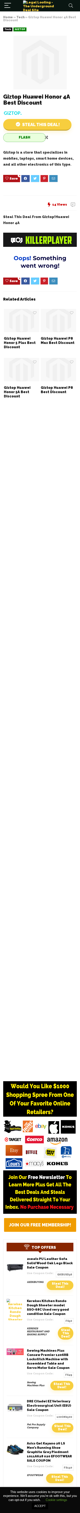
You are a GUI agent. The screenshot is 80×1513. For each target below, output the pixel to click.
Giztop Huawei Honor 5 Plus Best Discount (20, 342)
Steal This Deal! (60, 1285)
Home (8, 17)
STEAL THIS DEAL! (40, 124)
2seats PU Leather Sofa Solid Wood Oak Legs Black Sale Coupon (50, 1263)
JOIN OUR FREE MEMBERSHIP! (40, 1224)
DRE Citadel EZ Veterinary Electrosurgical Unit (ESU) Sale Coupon (49, 1405)
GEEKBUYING (35, 1282)
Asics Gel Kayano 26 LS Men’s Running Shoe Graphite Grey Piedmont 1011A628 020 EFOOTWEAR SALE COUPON (49, 1452)
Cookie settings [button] (56, 1500)
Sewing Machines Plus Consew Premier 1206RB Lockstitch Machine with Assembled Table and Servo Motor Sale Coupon (48, 1359)
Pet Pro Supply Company (36, 1426)
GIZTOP (20, 29)
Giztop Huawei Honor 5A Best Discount (17, 392)
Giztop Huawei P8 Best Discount (57, 390)
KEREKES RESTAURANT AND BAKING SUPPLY (38, 1331)
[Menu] (8, 5)
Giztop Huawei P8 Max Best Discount (57, 340)
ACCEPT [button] (40, 1506)
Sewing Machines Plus (35, 1384)
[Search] (71, 5)
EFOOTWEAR (35, 1475)
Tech (20, 17)
